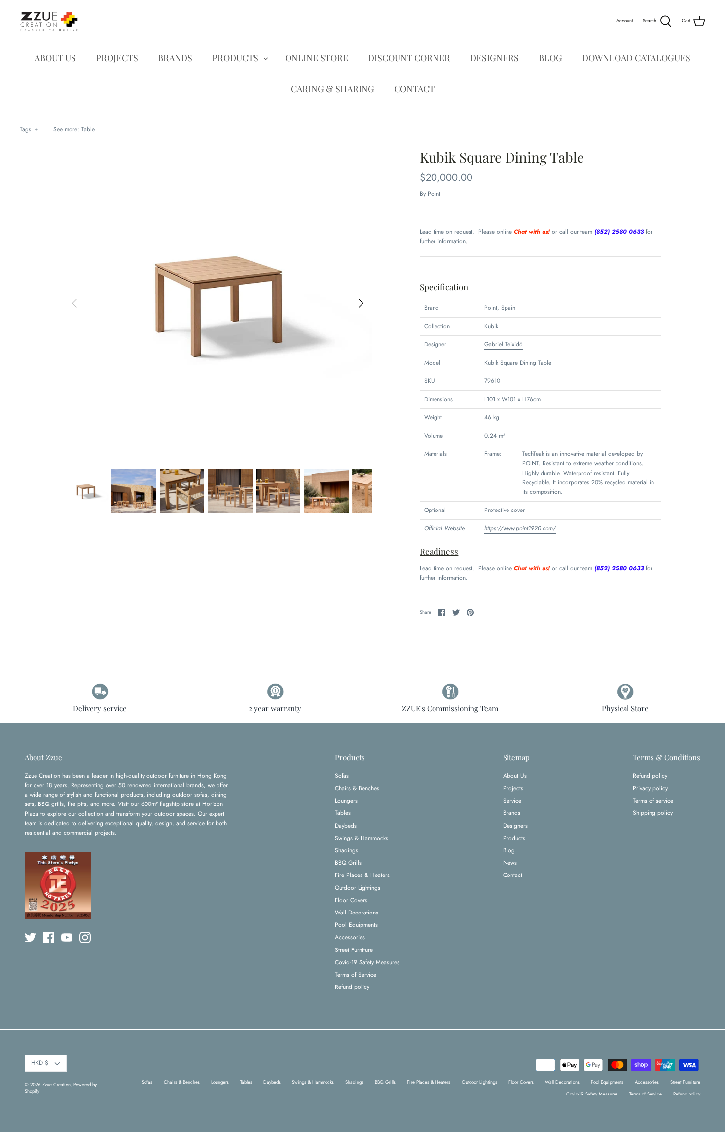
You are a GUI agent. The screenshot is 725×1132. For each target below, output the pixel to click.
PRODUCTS (235, 58)
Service (512, 800)
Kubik (491, 326)
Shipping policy (653, 812)
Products (514, 838)
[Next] (361, 303)
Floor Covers (351, 900)
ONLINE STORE (316, 58)
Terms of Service (355, 974)
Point (434, 193)
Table (88, 129)
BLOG (550, 58)
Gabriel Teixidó (503, 344)
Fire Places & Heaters (362, 875)
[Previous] (74, 303)
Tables (343, 812)
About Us (515, 775)
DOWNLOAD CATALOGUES (636, 58)
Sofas (342, 775)
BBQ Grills (348, 862)
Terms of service (653, 800)
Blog (509, 850)
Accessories (350, 937)
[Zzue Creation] (49, 21)
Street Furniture (354, 950)
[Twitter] (30, 937)
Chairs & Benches (357, 788)
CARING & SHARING (332, 89)
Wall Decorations (356, 912)
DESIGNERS (494, 58)
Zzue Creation (56, 1084)
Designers (515, 825)
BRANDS (175, 58)
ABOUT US (55, 58)
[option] (218, 303)
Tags (29, 129)
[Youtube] (66, 937)
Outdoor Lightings (357, 887)
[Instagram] (85, 937)
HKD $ (39, 1063)
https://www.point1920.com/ (520, 528)
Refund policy (352, 987)
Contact (512, 875)
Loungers (346, 800)
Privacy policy (650, 788)
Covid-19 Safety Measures (367, 962)
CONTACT (414, 89)
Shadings (346, 850)
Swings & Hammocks (361, 838)
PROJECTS (117, 58)
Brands (511, 812)
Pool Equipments (356, 924)
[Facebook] (48, 937)
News (510, 862)
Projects (513, 788)
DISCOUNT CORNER (409, 58)
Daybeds (346, 825)
